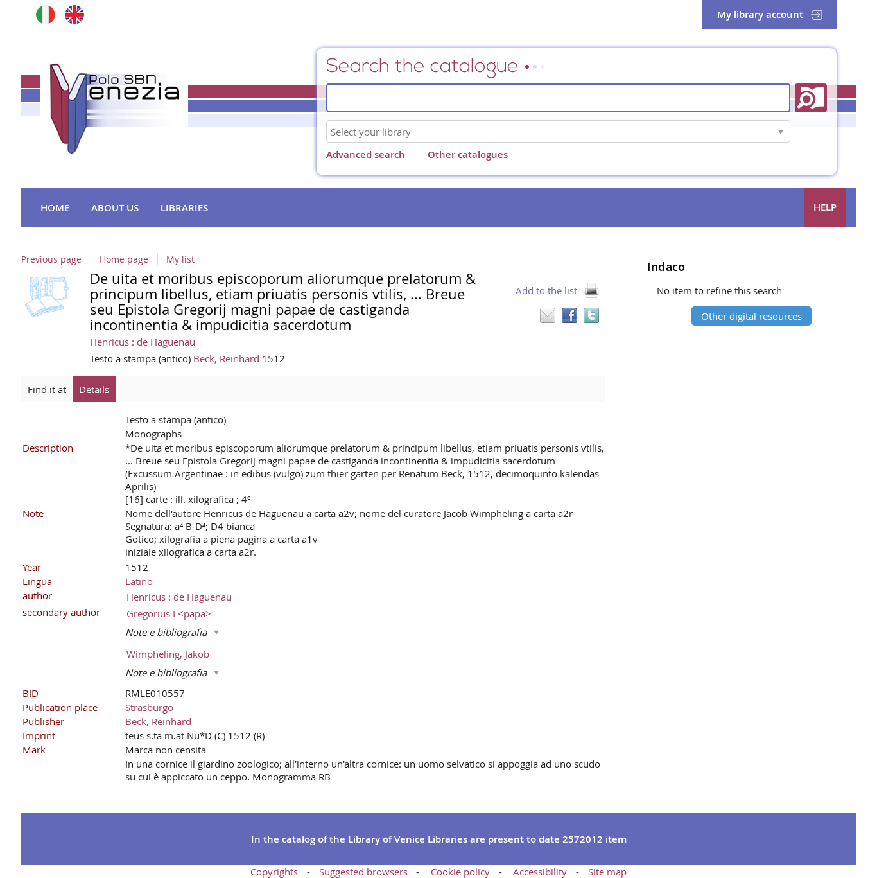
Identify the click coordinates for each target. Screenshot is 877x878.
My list (180, 259)
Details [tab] (94, 389)
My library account (760, 14)
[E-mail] (547, 315)
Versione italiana (45, 14)
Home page (124, 259)
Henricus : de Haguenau (142, 341)
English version (74, 14)
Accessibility (540, 871)
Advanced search (365, 154)
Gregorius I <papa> (168, 613)
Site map (607, 871)
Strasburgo (149, 707)
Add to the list (546, 290)
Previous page (51, 259)
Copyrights (274, 871)
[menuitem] (55, 208)
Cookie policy (460, 871)
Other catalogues (468, 154)
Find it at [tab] (47, 389)
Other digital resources (751, 316)
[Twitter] (591, 315)
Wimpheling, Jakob (167, 653)
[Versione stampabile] (591, 290)
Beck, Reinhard (227, 358)
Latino (139, 581)
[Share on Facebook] (569, 315)
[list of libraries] (780, 131)
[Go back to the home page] (114, 108)
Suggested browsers (363, 871)
